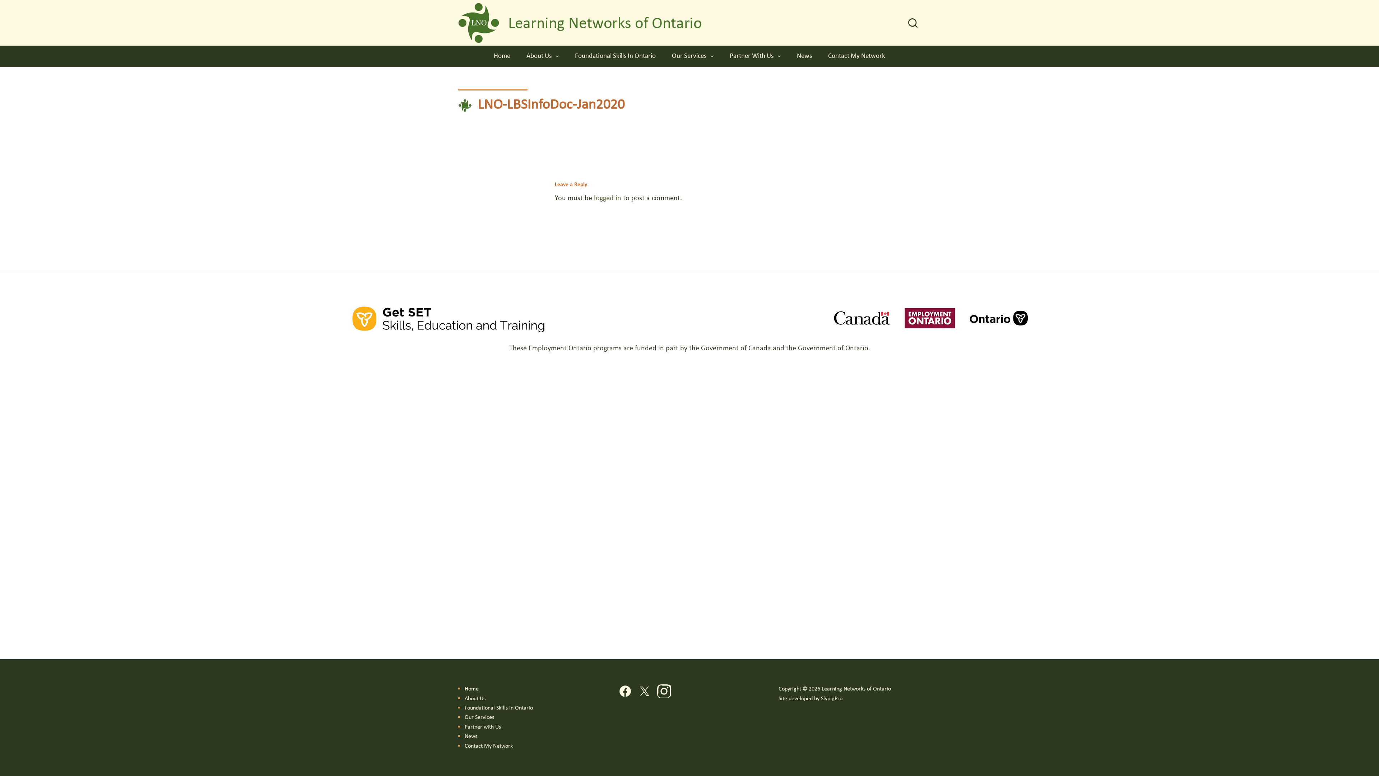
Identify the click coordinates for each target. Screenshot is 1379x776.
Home (502, 56)
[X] (644, 692)
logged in (607, 198)
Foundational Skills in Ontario (615, 56)
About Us (539, 56)
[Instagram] (664, 692)
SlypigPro (831, 699)
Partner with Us (752, 56)
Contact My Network (856, 56)
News (804, 56)
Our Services (689, 56)
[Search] (913, 23)
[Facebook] (625, 692)
